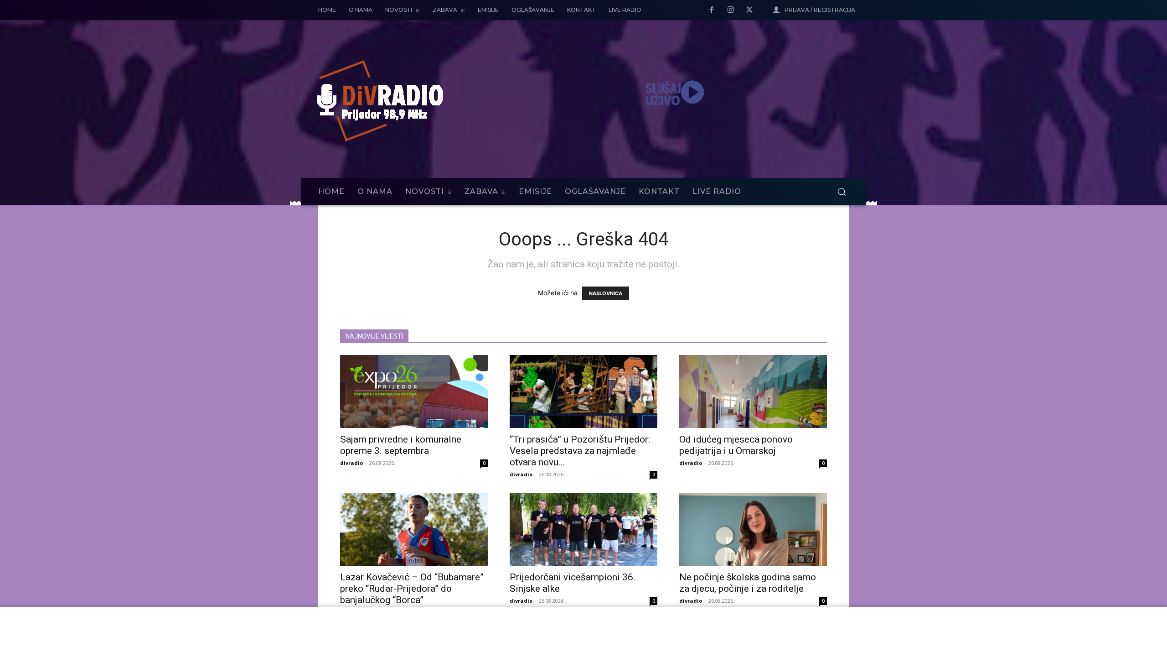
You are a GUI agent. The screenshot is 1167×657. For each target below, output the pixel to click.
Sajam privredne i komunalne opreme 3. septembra (400, 445)
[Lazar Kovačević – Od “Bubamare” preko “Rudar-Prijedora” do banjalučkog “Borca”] (414, 529)
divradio (351, 462)
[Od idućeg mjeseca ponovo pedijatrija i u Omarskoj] (753, 391)
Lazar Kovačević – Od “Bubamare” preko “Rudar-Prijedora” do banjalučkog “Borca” (412, 588)
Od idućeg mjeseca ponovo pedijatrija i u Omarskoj (736, 445)
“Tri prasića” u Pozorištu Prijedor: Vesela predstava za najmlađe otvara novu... (580, 451)
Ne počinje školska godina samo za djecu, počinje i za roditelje (747, 583)
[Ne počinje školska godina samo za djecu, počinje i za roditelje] (753, 529)
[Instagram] (730, 10)
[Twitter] (749, 10)
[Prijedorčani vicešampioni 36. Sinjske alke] (583, 529)
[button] (841, 191)
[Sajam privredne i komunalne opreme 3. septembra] (414, 391)
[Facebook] (711, 10)
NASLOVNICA (605, 293)
